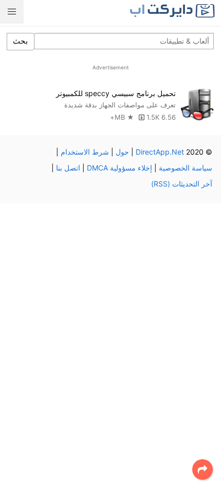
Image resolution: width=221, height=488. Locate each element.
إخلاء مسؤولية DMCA (119, 167)
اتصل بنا (68, 167)
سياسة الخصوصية (185, 167)
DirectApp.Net (160, 151)
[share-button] (202, 469)
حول (122, 151)
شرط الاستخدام (85, 151)
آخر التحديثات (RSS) (181, 183)
